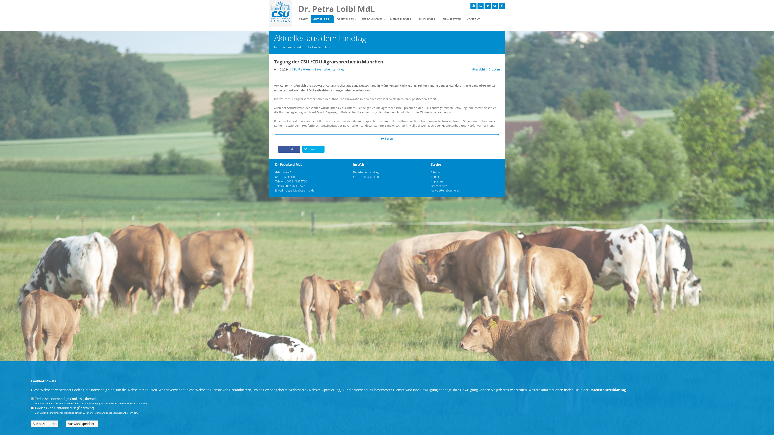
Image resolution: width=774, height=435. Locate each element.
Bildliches (427, 19)
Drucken (494, 69)
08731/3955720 (297, 181)
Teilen (388, 138)
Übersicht (478, 69)
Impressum (438, 181)
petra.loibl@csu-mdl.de (300, 190)
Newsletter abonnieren (445, 190)
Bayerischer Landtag (366, 172)
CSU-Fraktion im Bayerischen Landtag (318, 69)
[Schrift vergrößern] (488, 6)
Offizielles (345, 19)
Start (303, 19)
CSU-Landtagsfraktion (366, 177)
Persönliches (372, 19)
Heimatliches (400, 19)
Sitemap (436, 172)
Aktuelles (321, 19)
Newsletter (452, 19)
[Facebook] (502, 6)
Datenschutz (439, 186)
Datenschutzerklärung (607, 390)
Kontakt (473, 19)
